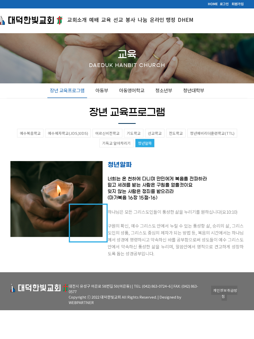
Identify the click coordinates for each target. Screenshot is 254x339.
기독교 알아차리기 (116, 143)
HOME (213, 3)
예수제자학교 (68, 133)
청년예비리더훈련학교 (212, 133)
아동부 (101, 90)
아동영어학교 (131, 90)
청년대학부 (193, 90)
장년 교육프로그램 (67, 90)
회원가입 (238, 3)
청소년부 (163, 90)
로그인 (224, 3)
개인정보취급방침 (225, 293)
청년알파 (145, 143)
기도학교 (134, 133)
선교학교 (155, 133)
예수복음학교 (30, 133)
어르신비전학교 (107, 133)
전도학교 (176, 133)
